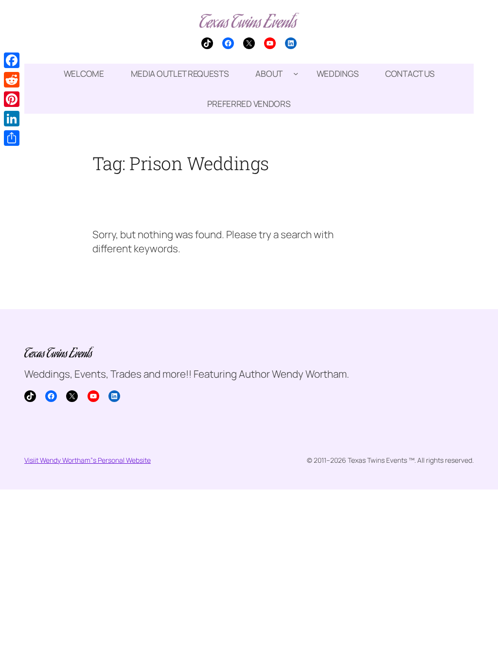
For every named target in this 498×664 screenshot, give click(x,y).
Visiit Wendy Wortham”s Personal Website (87, 460)
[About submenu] (295, 73)
